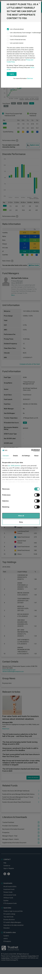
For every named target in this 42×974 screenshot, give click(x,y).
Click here (30, 78)
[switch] (37, 495)
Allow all (21, 515)
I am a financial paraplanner (18, 36)
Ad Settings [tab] (26, 455)
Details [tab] (15, 455)
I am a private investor (16, 43)
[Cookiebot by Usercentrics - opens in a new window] (31, 450)
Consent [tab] (6, 455)
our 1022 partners (14, 465)
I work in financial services (18, 39)
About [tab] (36, 455)
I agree (11, 74)
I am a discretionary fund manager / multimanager (25, 32)
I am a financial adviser (17, 29)
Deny (21, 522)
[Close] (39, 3)
